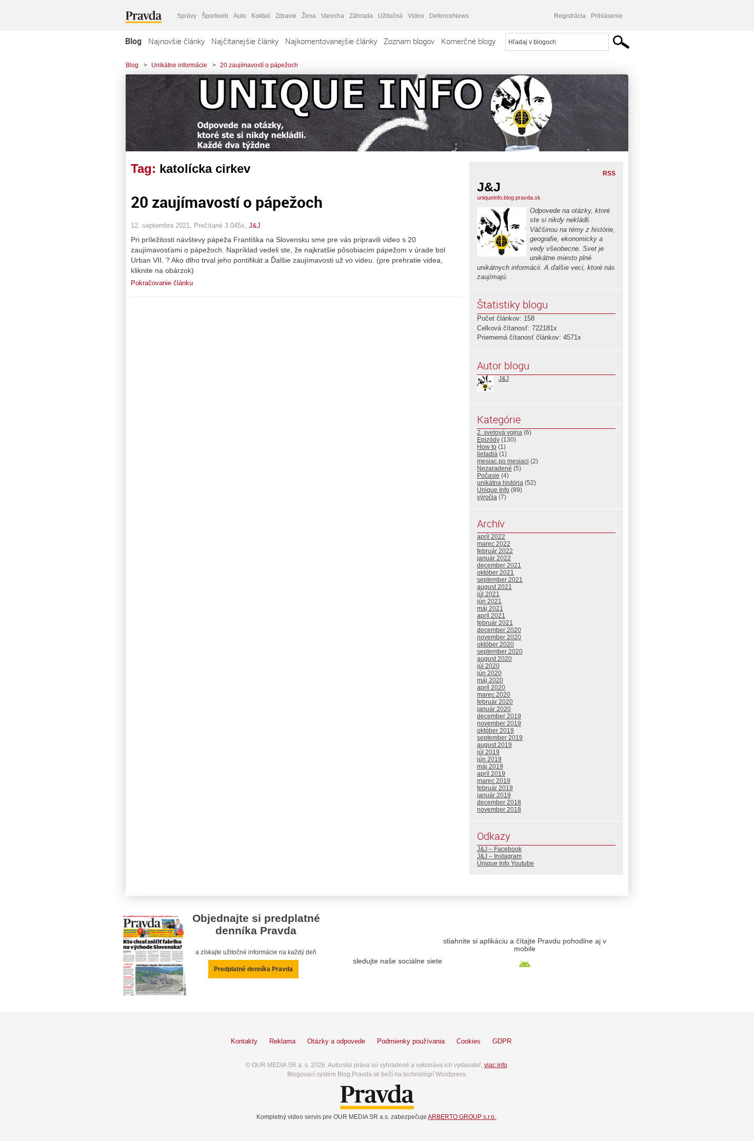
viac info (495, 1065)
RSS (609, 173)
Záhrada (361, 15)
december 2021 (499, 565)
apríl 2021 (491, 615)
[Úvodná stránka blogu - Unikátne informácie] (369, 112)
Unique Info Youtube (505, 863)
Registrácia (570, 15)
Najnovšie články (176, 41)
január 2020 (494, 709)
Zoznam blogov (409, 41)
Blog (133, 41)
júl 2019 (488, 752)
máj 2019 (490, 766)
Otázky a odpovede (336, 1041)
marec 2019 (493, 780)
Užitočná (390, 15)
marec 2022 (493, 543)
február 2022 (495, 551)
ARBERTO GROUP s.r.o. (462, 1116)
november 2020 (499, 637)
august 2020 (494, 658)
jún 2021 (489, 601)
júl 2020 (488, 666)
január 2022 (494, 558)
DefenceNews (449, 15)
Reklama (282, 1041)
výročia (487, 497)
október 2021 (495, 572)
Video (416, 15)
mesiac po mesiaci (503, 461)
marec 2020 (493, 694)
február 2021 (495, 622)
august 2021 (494, 587)
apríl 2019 (491, 773)
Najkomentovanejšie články (331, 41)
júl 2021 (488, 594)
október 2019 (495, 730)
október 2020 (495, 644)
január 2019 (494, 795)
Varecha (332, 15)
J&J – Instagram (499, 856)
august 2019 (494, 745)
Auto (239, 15)
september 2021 (500, 579)
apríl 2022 (491, 536)
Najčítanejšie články (245, 41)
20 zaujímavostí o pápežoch (259, 65)
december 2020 (499, 630)
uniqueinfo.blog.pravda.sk (509, 197)
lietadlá (487, 454)
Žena (309, 15)
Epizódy (488, 439)
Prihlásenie (607, 15)
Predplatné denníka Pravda (253, 969)
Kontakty (244, 1041)
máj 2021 (490, 608)
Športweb (215, 15)
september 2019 (500, 737)
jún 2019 (489, 759)
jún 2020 (489, 673)
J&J (255, 225)
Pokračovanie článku (162, 283)
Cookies (469, 1041)
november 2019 (499, 723)
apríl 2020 (491, 687)
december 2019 (499, 716)
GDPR (501, 1041)
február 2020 (495, 701)
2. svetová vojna (499, 432)
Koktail (260, 15)
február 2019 (495, 788)
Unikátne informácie (179, 65)
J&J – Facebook (499, 849)
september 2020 (500, 651)
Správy (186, 15)
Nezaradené (494, 468)
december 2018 (499, 802)
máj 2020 (490, 680)
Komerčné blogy (468, 41)
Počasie (488, 475)
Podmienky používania (411, 1041)
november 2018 (499, 809)
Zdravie (285, 15)
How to (487, 446)
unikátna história (500, 482)
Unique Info (493, 490)
